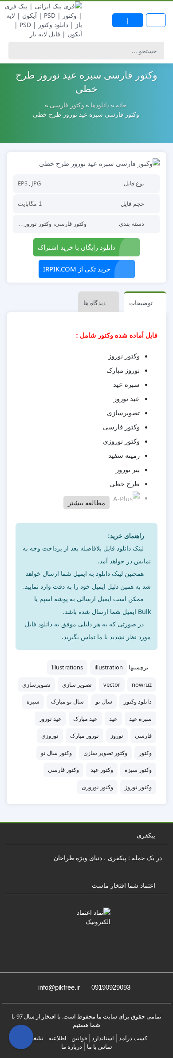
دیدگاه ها (94, 303)
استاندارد (103, 1038)
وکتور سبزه (138, 770)
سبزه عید (140, 719)
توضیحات (141, 303)
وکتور (145, 753)
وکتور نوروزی (97, 787)
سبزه (33, 701)
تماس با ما (99, 1046)
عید (113, 719)
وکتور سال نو (56, 753)
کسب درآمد (133, 1038)
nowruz (142, 684)
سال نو (103, 701)
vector (111, 684)
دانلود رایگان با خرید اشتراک (76, 247)
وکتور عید (101, 770)
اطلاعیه (57, 1038)
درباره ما (71, 1046)
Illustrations (67, 667)
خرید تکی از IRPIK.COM (76, 268)
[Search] (16, 50)
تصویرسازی (36, 684)
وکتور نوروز (37, 223)
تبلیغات (35, 1038)
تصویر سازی (77, 684)
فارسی (143, 735)
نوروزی (50, 735)
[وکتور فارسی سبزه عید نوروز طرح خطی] (86, 162)
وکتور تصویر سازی (105, 753)
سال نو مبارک (67, 701)
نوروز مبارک (84, 735)
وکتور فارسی (70, 223)
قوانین (79, 1038)
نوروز (116, 735)
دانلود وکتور (138, 701)
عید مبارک (85, 719)
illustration (108, 667)
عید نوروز (50, 719)
